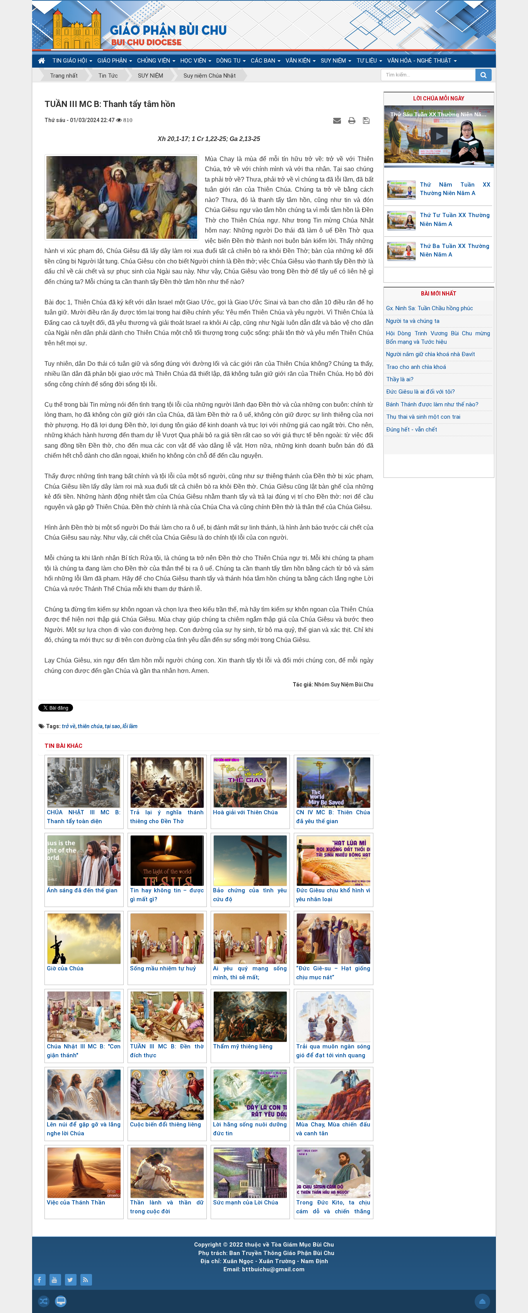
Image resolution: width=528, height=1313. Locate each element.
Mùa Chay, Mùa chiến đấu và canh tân (333, 1129)
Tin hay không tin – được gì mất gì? (167, 895)
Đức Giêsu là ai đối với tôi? (420, 391)
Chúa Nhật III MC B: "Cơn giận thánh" (84, 1051)
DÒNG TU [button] (229, 60)
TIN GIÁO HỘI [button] (70, 60)
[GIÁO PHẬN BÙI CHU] (134, 28)
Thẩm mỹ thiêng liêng (243, 1046)
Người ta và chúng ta (412, 321)
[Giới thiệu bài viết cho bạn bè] (338, 120)
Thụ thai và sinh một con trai (423, 416)
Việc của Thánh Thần (76, 1202)
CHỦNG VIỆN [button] (154, 60)
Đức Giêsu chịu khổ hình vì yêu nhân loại (333, 895)
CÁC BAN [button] (264, 60)
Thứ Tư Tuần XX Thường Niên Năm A (455, 220)
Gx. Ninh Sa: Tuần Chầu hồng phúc (429, 308)
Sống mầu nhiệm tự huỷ (163, 968)
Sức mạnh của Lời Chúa (245, 1202)
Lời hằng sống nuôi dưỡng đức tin (250, 1129)
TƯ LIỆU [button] (367, 60)
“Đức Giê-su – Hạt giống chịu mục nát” (333, 973)
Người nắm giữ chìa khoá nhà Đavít (430, 354)
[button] (439, 135)
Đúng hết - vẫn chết (411, 429)
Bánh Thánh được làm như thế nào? (432, 404)
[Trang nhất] (42, 60)
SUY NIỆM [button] (334, 60)
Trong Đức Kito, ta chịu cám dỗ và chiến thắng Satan (333, 1211)
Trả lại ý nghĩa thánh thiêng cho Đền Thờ (167, 817)
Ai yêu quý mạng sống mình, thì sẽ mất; (250, 973)
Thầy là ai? (400, 379)
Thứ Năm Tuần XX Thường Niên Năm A (455, 189)
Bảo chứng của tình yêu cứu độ (250, 895)
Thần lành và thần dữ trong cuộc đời (167, 1207)
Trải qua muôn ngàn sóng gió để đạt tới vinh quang (333, 1051)
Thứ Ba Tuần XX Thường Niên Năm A (454, 250)
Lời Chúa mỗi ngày (438, 98)
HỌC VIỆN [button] (194, 60)
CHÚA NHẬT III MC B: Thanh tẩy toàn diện (84, 817)
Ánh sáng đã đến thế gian (82, 890)
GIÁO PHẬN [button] (112, 60)
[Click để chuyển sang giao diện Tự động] (43, 1301)
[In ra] (353, 120)
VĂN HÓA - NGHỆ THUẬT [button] (420, 60)
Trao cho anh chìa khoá (416, 366)
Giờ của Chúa (65, 968)
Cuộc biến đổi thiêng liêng (165, 1124)
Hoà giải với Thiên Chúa (245, 812)
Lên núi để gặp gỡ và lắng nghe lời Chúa (84, 1129)
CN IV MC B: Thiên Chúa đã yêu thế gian (333, 817)
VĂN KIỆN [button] (299, 60)
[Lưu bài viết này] (367, 120)
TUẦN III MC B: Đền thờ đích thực (167, 1051)
